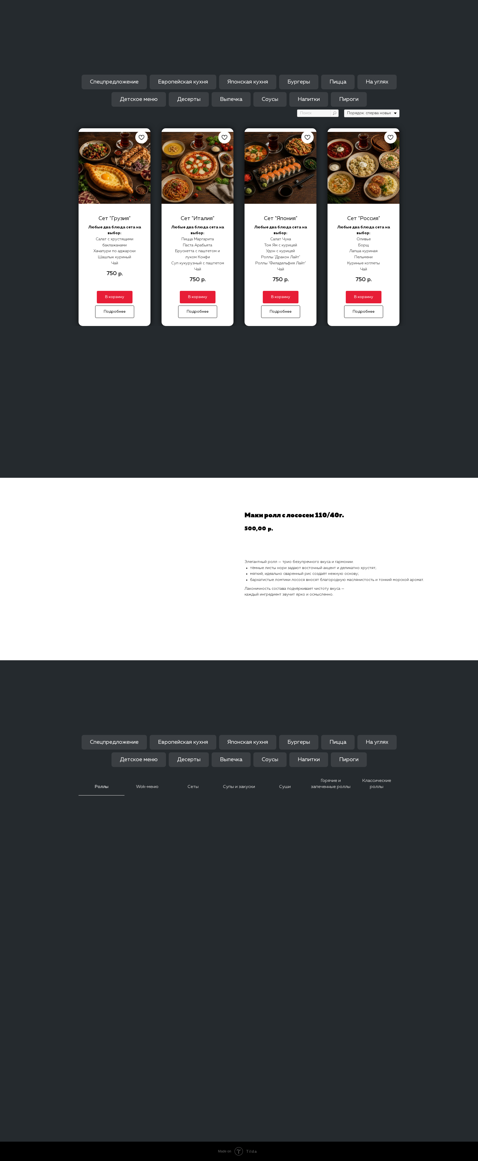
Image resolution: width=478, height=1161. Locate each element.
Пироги (348, 99)
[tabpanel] (239, 569)
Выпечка (231, 99)
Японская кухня (247, 82)
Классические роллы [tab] (376, 784)
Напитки (309, 99)
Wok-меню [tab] (147, 787)
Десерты (189, 99)
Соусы (270, 99)
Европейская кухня (183, 82)
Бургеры (298, 82)
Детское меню (139, 99)
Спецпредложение (114, 82)
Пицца (337, 82)
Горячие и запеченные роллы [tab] (330, 784)
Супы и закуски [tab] (239, 787)
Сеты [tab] (193, 787)
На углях (377, 82)
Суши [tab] (285, 787)
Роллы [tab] (101, 787)
